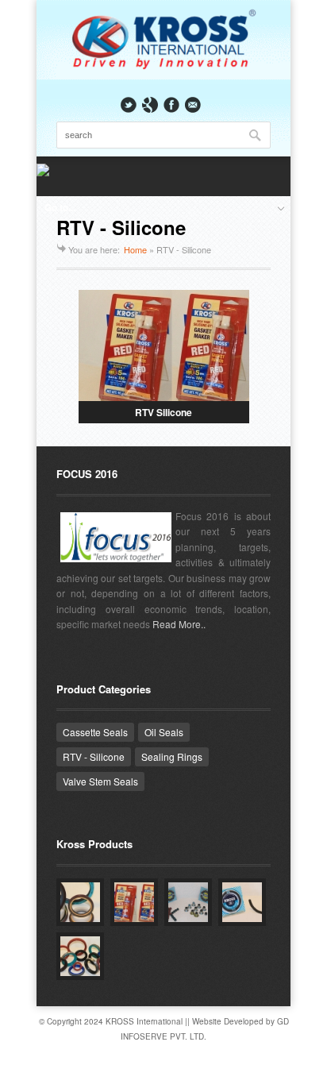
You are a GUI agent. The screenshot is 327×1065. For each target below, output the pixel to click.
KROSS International (144, 1021)
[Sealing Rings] (242, 902)
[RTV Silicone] (134, 902)
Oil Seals (163, 732)
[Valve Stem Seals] (188, 902)
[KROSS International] (163, 67)
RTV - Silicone (94, 756)
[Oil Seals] (80, 956)
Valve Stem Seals (100, 781)
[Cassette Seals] (80, 902)
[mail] (193, 105)
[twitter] (129, 105)
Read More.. (179, 624)
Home (135, 249)
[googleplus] (150, 105)
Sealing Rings (171, 756)
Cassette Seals (95, 732)
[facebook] (171, 105)
